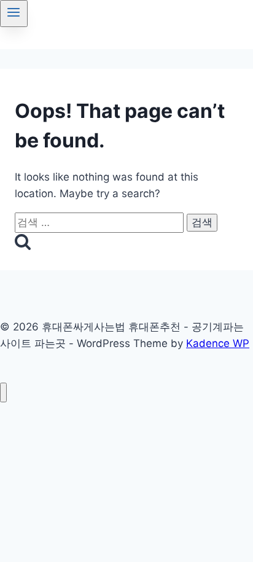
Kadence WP (217, 343)
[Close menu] (3, 393)
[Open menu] (14, 13)
